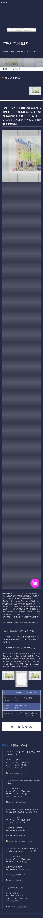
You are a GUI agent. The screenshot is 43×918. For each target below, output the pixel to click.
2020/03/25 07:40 (21, 802)
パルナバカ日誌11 (15, 43)
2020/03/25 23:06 (21, 773)
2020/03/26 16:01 (19, 880)
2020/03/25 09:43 (21, 907)
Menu (40, 2)
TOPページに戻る (12, 69)
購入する (23, 727)
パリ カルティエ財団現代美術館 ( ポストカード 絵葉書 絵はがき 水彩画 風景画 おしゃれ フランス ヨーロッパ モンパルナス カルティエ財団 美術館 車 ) (22, 116)
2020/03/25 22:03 (26, 841)
